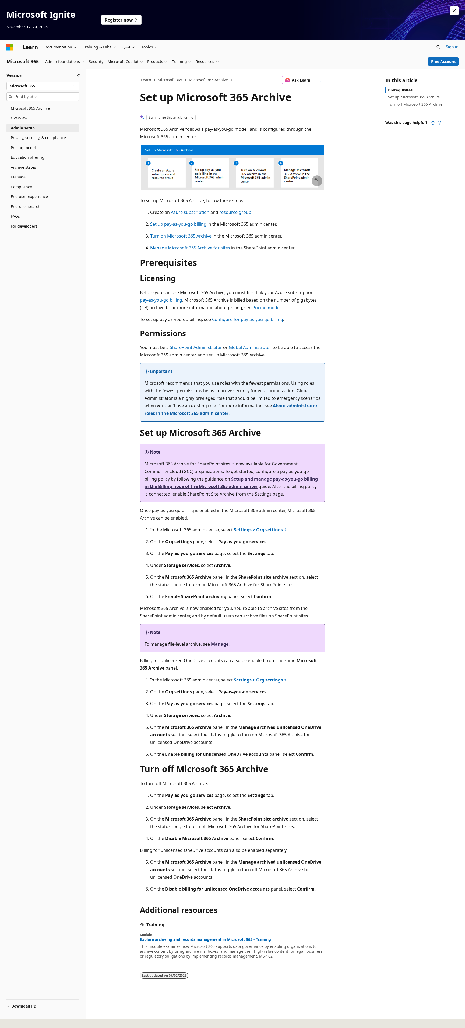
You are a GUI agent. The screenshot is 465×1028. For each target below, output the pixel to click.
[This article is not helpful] (439, 122)
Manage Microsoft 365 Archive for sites (190, 248)
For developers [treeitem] (24, 226)
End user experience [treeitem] (29, 196)
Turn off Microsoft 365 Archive (415, 104)
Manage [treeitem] (18, 176)
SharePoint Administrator (196, 347)
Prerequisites (400, 90)
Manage (219, 644)
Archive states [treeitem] (23, 167)
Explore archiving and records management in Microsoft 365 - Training (205, 939)
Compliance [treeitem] (21, 186)
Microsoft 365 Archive (208, 79)
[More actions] (320, 80)
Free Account (443, 61)
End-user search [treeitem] (25, 206)
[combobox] (42, 86)
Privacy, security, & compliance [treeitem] (38, 137)
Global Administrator (250, 347)
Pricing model (266, 307)
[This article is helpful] (432, 122)
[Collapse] (79, 75)
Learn (146, 79)
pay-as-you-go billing (161, 300)
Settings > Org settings (258, 530)
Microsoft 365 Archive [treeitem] (30, 108)
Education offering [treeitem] (27, 157)
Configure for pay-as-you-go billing (247, 319)
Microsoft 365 (170, 79)
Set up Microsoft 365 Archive (414, 97)
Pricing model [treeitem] (23, 147)
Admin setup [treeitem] (23, 127)
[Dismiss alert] (454, 10)
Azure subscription (190, 212)
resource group (235, 212)
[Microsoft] (9, 47)
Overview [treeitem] (19, 118)
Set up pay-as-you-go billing (178, 224)
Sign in (452, 46)
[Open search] (438, 47)
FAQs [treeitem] (15, 216)
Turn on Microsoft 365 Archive (181, 236)
